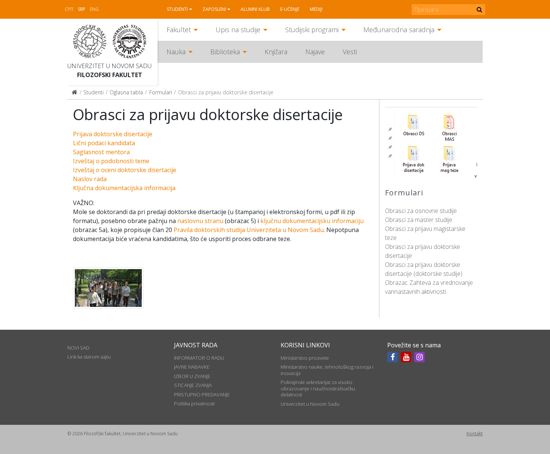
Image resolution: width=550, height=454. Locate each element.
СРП (69, 9)
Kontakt (475, 433)
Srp (81, 9)
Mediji (316, 9)
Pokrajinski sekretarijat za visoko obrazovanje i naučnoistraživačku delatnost (318, 388)
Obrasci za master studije (418, 220)
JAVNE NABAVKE (192, 366)
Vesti (350, 51)
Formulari (160, 92)
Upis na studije (238, 29)
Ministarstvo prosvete (305, 357)
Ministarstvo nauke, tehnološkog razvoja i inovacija (327, 369)
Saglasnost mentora (101, 152)
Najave (315, 51)
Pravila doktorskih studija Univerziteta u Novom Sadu (249, 230)
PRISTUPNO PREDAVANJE (202, 394)
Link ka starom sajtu (89, 356)
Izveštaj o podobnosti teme (111, 161)
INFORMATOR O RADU (199, 357)
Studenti (177, 9)
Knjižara (276, 51)
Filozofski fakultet (109, 75)
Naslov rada (90, 179)
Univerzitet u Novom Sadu (109, 66)
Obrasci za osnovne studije (421, 211)
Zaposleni (214, 9)
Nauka (176, 51)
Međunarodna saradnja (398, 29)
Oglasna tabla (126, 92)
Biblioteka (225, 51)
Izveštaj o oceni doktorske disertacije (124, 170)
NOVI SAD (78, 347)
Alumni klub (255, 9)
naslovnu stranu (200, 221)
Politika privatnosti (194, 403)
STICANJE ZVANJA (193, 385)
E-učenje (289, 9)
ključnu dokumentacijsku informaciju (312, 221)
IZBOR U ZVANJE (192, 376)
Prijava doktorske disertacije (112, 134)
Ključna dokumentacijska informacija (124, 188)
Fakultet (178, 29)
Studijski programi (312, 29)
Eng (94, 9)
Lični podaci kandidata (104, 143)
